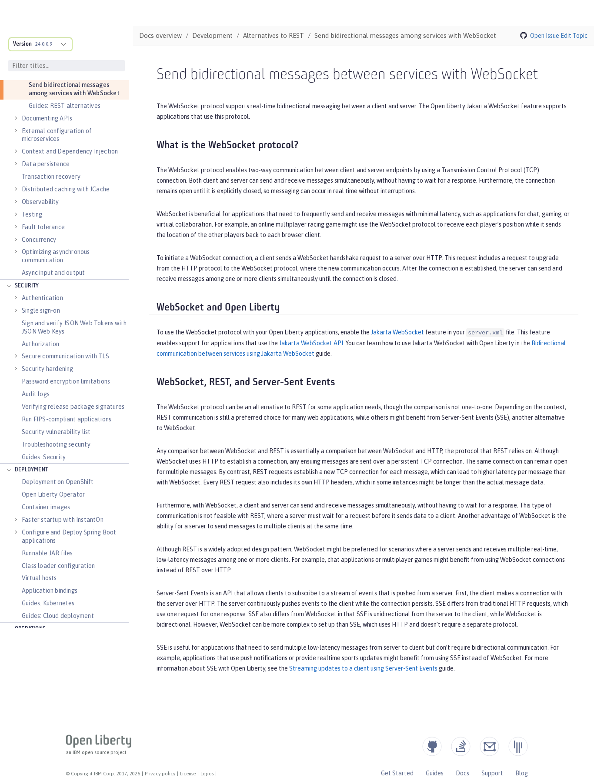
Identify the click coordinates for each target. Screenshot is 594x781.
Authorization (41, 343)
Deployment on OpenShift (58, 481)
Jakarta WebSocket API (311, 343)
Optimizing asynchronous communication (56, 256)
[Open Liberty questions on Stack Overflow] (461, 746)
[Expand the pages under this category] (16, 118)
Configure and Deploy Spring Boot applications (69, 536)
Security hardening (47, 368)
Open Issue (544, 35)
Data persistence (46, 163)
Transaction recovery (51, 176)
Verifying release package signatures (73, 406)
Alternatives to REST (273, 35)
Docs (462, 773)
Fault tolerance (43, 227)
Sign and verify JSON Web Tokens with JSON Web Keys (74, 327)
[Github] (432, 746)
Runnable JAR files (47, 553)
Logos (207, 773)
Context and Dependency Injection (70, 151)
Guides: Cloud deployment (58, 615)
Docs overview (160, 35)
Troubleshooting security (56, 444)
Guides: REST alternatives (64, 105)
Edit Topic (574, 35)
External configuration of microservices (57, 135)
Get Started (397, 773)
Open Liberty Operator (53, 494)
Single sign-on (41, 310)
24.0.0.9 (43, 44)
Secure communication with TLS (65, 356)
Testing (32, 214)
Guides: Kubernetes (48, 603)
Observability (40, 201)
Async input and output (53, 272)
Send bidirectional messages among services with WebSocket (74, 89)
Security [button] (27, 286)
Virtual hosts (39, 577)
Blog (521, 773)
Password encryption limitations (66, 381)
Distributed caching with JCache (66, 189)
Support (492, 773)
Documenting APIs (47, 118)
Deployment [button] (31, 470)
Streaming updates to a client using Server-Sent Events (363, 668)
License (188, 773)
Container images (46, 507)
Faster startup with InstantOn (62, 519)
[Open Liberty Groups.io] (489, 746)
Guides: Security (44, 457)
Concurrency (39, 239)
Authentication (42, 297)
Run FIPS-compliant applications (66, 419)
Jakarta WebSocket (397, 332)
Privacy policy (160, 773)
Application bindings (49, 590)
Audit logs (36, 393)
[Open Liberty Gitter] (518, 746)
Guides (435, 773)
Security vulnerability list (56, 431)
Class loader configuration (58, 565)
